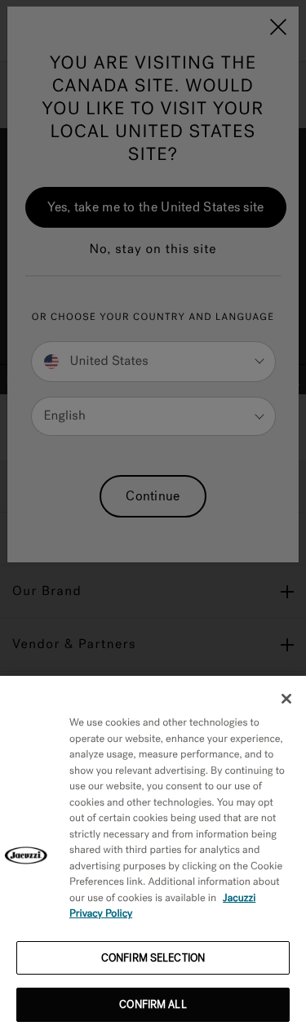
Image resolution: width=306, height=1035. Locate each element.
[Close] (286, 699)
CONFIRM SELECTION (153, 958)
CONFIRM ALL (152, 1004)
